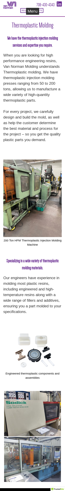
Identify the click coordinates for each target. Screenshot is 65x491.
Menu (33, 11)
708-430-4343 (45, 4)
